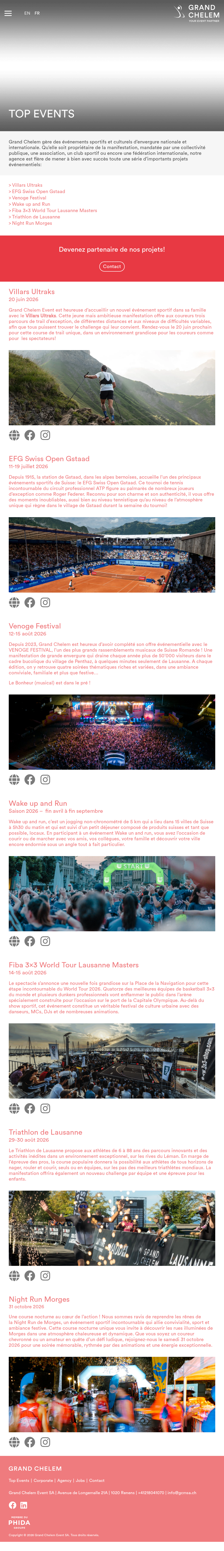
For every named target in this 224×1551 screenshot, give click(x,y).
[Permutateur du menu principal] (8, 13)
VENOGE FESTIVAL (30, 650)
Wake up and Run (31, 204)
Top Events (19, 1481)
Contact (97, 1481)
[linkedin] (25, 1505)
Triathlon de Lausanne (36, 217)
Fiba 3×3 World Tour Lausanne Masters (54, 211)
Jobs (80, 1481)
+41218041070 (151, 1493)
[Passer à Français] (37, 13)
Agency (64, 1481)
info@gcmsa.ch (182, 1493)
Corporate (43, 1481)
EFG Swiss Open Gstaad (38, 192)
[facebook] (14, 1505)
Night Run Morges (32, 223)
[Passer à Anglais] (27, 13)
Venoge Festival (29, 198)
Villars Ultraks (27, 185)
